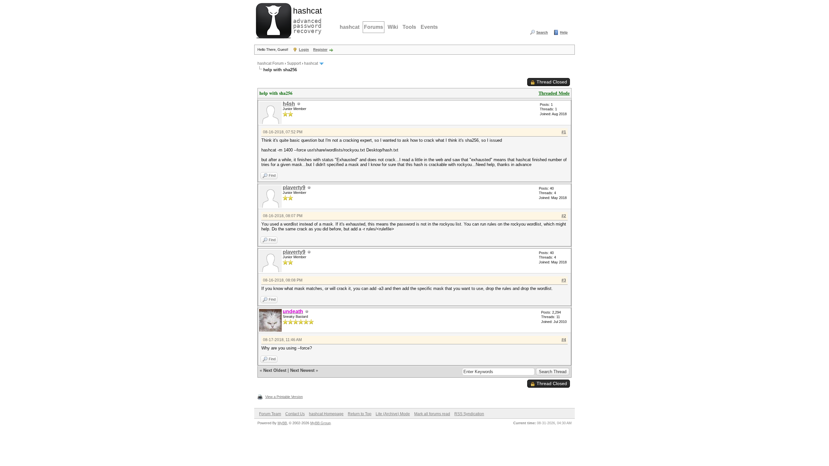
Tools (409, 27)
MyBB (282, 423)
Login (304, 49)
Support (294, 63)
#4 (564, 340)
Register (320, 49)
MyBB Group (320, 423)
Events (429, 27)
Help (564, 32)
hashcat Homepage (326, 414)
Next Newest (302, 370)
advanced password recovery (306, 19)
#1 (564, 132)
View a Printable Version (284, 397)
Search (542, 32)
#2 (564, 216)
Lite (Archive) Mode (393, 414)
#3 (564, 280)
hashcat (349, 27)
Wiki (393, 27)
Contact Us (295, 414)
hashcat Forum (270, 63)
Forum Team (270, 414)
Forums (373, 27)
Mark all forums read (432, 414)
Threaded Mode (554, 93)
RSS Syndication (469, 414)
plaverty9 (294, 187)
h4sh (289, 103)
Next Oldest (274, 370)
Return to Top (359, 414)
